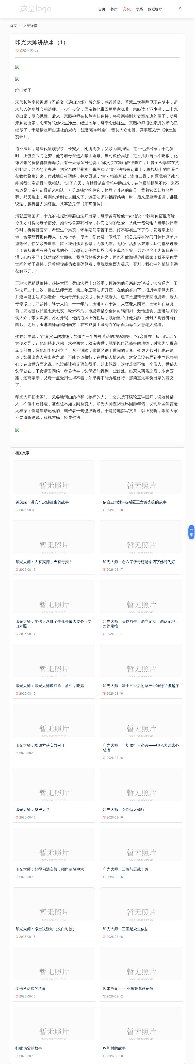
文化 (127, 9)
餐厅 (114, 8)
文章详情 (30, 25)
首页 (101, 8)
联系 (139, 8)
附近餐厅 (155, 8)
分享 (191, 532)
